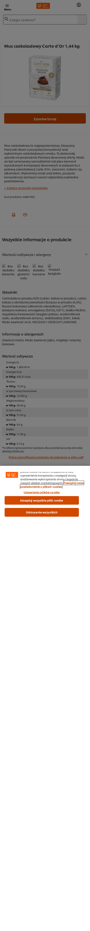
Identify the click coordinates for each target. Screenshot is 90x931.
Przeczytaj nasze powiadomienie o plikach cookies (52, 484)
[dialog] (45, 698)
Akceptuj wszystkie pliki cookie (41, 500)
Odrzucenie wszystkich (42, 512)
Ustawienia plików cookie (42, 492)
